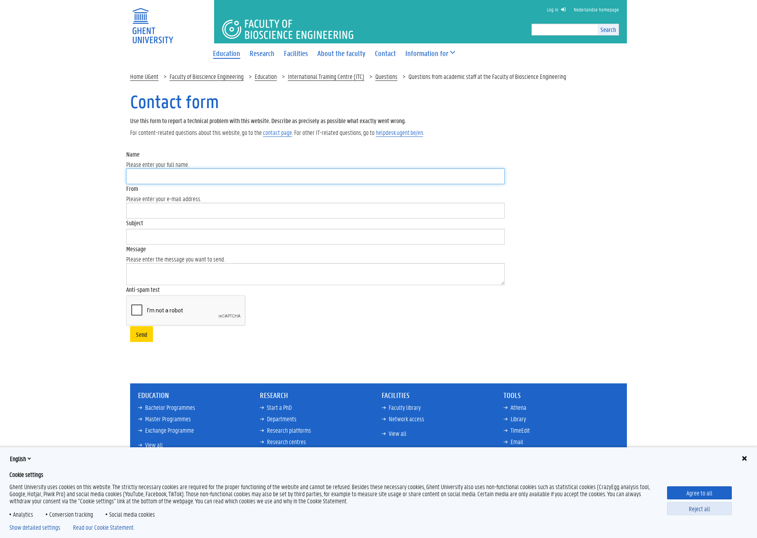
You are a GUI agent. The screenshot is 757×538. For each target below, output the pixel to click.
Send (141, 334)
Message (136, 249)
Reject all (699, 508)
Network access (406, 419)
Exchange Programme (169, 430)
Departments (281, 419)
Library (518, 419)
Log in (552, 9)
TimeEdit (520, 430)
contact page (277, 132)
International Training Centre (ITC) (326, 76)
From (132, 188)
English (18, 458)
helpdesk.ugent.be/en (399, 132)
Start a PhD (279, 407)
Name (133, 154)
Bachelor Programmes (170, 407)
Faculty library (405, 407)
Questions (386, 76)
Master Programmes (168, 419)
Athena (518, 407)
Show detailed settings (34, 527)
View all (154, 445)
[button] (427, 53)
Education (266, 76)
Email (517, 441)
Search (608, 29)
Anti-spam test (143, 289)
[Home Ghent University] (152, 21)
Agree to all (699, 493)
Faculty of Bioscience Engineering (207, 76)
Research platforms (289, 430)
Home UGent (144, 76)
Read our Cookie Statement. (103, 527)
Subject (134, 223)
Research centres (286, 441)
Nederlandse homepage (596, 9)
